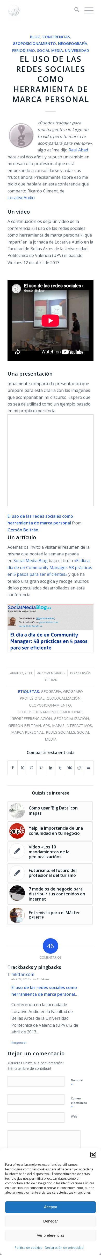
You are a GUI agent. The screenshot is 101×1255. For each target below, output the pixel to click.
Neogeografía (72, 43)
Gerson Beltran (24, 725)
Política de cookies (28, 1247)
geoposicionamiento (50, 705)
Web (74, 1116)
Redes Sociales (60, 732)
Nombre (77, 1082)
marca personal (27, 732)
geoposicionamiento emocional (50, 711)
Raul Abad (78, 150)
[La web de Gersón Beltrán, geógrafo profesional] (42, 10)
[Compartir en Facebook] (12, 767)
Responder (19, 1043)
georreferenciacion (31, 718)
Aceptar (50, 1207)
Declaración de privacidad (64, 1247)
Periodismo (23, 50)
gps (46, 725)
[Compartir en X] (22, 767)
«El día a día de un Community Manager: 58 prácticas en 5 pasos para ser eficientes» (50, 567)
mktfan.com (22, 974)
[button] (93, 1154)
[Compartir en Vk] (69, 767)
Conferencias (56, 36)
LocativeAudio (21, 197)
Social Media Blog (31, 560)
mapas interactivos (72, 725)
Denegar (50, 1221)
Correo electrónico (79, 1102)
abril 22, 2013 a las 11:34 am (30, 979)
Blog (35, 36)
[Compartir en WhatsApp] (31, 767)
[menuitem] (74, 10)
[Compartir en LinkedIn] (50, 767)
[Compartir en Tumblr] (60, 767)
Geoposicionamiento (34, 43)
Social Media (50, 50)
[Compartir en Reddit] (79, 767)
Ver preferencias (50, 1235)
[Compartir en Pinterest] (41, 767)
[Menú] (86, 10)
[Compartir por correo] (88, 767)
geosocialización (71, 718)
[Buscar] (74, 10)
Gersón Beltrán (23, 530)
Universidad (77, 50)
